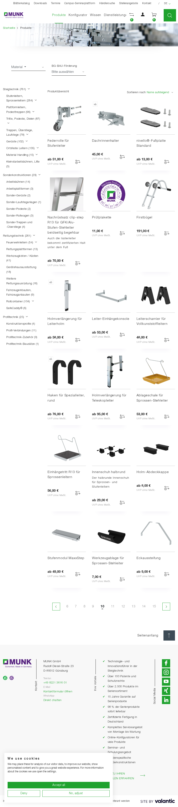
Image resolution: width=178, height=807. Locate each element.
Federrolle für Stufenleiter (58, 143)
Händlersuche (107, 3)
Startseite (9, 28)
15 (154, 606)
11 (113, 606)
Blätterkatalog (21, 3)
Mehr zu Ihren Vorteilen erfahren (118, 776)
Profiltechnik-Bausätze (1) (22, 344)
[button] (131, 15)
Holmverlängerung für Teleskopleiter (109, 398)
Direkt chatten (52, 700)
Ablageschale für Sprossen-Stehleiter (152, 398)
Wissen (95, 15)
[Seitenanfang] (169, 635)
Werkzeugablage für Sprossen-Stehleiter (108, 560)
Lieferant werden (120, 801)
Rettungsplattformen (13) (22, 249)
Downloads (40, 3)
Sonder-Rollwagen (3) (19, 215)
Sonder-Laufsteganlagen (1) (23, 202)
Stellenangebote (128, 3)
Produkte (59, 15)
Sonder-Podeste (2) (18, 209)
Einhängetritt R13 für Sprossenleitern (64, 474)
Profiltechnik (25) (14, 317)
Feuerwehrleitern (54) (20, 242)
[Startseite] (11, 15)
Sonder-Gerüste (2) (18, 195)
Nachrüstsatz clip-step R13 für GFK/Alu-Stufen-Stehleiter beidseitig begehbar (66, 225)
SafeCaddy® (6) (16, 308)
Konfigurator (78, 15)
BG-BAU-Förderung (64, 66)
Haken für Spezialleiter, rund (66, 398)
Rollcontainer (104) (18, 301)
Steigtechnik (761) (15, 89)
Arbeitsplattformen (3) (19, 188)
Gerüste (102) (15, 141)
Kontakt (147, 3)
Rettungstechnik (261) (17, 235)
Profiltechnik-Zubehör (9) (21, 337)
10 (102, 606)
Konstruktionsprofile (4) (20, 323)
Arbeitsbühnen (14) (18, 182)
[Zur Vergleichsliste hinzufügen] (77, 162)
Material (17, 67)
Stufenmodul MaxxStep (66, 558)
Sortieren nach (136, 92)
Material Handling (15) (20, 155)
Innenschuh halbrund (108, 472)
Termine (55, 3)
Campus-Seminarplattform (79, 3)
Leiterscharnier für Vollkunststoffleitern (152, 321)
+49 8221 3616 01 (55, 682)
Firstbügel (144, 217)
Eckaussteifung (149, 558)
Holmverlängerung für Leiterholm (65, 321)
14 (144, 606)
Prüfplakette (101, 217)
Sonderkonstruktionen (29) (20, 175)
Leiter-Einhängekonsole (110, 319)
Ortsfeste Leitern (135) (21, 148)
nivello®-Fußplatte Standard (151, 143)
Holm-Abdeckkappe (153, 472)
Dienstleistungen (116, 15)
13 (133, 606)
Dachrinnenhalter (105, 140)
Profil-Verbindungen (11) (21, 330)
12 (123, 606)
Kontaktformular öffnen (57, 691)
